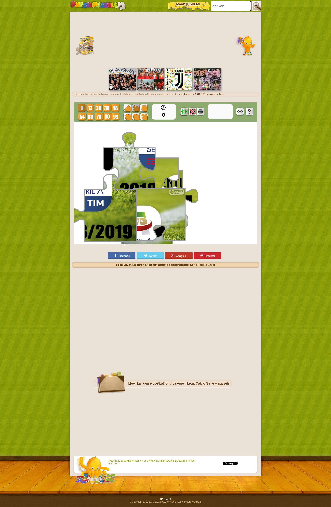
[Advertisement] (165, 39)
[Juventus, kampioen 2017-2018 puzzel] (179, 89)
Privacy (165, 499)
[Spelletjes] (98, 6)
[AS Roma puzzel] (150, 89)
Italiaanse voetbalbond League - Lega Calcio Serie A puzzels (183, 383)
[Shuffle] (184, 111)
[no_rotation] (192, 111)
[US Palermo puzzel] (207, 89)
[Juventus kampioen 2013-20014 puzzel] (122, 89)
